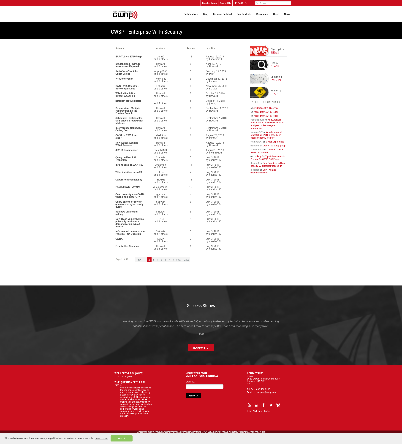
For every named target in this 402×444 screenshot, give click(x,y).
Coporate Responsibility (128, 179)
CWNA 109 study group (274, 145)
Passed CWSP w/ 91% (127, 187)
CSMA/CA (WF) (124, 376)
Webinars (257, 410)
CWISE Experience (275, 141)
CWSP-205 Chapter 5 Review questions (127, 87)
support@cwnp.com (266, 392)
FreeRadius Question (127, 246)
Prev (139, 259)
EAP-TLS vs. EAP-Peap (128, 56)
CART (240, 3)
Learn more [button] (101, 438)
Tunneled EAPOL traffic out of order (266, 151)
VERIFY (192, 395)
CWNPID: (190, 381)
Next (178, 259)
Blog (205, 14)
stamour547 (256, 132)
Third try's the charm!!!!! (128, 172)
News (287, 14)
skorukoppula (257, 119)
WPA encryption (124, 78)
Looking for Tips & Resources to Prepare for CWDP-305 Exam (267, 158)
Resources (262, 14)
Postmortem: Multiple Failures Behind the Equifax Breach (127, 110)
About (276, 14)
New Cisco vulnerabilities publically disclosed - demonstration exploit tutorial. (129, 222)
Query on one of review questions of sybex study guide (129, 204)
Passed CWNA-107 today (265, 111)
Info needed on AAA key (129, 165)
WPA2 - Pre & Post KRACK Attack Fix (125, 95)
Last (186, 259)
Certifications (191, 14)
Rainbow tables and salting (126, 213)
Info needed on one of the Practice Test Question (130, 233)
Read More (199, 347)
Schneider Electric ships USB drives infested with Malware (129, 120)
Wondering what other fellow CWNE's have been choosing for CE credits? (266, 135)
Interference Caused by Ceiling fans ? (128, 129)
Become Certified (222, 14)
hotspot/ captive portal (128, 100)
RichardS (254, 162)
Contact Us (225, 3)
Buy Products (244, 14)
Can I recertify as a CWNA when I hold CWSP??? (130, 196)
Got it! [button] (121, 438)
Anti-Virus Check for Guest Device (126, 72)
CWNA (119, 238)
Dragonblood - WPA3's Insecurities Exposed (127, 65)
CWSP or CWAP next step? (127, 137)
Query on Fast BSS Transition (125, 159)
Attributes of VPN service (266, 107)
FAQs (266, 410)
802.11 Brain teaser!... (128, 150)
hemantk (254, 145)
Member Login (209, 3)
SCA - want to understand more (263, 171)
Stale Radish (256, 149)
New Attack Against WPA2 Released (126, 144)
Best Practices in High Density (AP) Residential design (267, 164)
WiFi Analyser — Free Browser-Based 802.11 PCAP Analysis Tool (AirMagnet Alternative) (267, 124)
